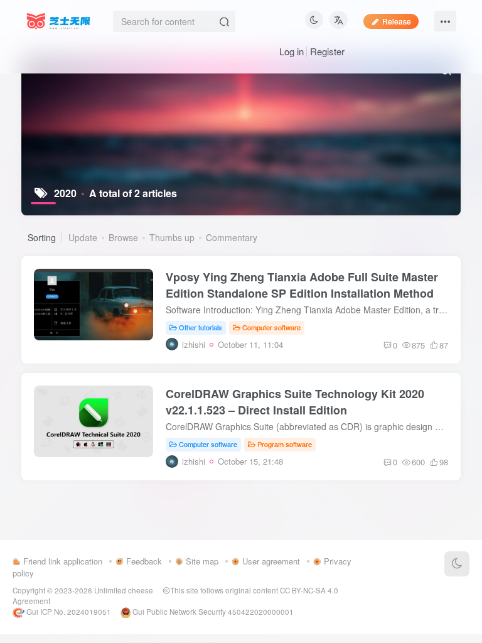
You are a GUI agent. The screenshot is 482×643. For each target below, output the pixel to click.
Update (82, 237)
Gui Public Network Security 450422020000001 (212, 612)
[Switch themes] (456, 563)
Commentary (231, 237)
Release (396, 21)
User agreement (270, 561)
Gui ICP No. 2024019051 (67, 612)
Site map (200, 561)
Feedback (143, 561)
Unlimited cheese (123, 590)
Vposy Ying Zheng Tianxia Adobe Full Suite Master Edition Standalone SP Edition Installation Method (302, 285)
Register (327, 51)
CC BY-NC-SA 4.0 (309, 590)
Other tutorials (200, 327)
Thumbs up (172, 237)
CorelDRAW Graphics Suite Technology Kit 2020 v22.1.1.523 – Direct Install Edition (295, 402)
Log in (291, 51)
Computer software (271, 327)
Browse (123, 237)
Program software (284, 444)
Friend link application (61, 561)
